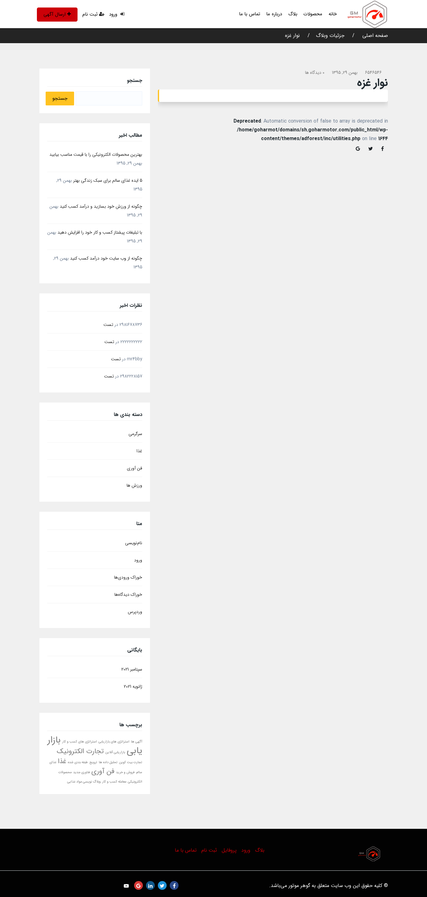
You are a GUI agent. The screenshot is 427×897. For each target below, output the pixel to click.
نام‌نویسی (133, 543)
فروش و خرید (125, 772)
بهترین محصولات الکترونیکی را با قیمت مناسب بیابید (95, 154)
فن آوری (134, 468)
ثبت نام (90, 14)
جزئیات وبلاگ (330, 35)
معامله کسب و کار (114, 781)
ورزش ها (134, 485)
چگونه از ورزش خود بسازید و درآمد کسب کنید (101, 206)
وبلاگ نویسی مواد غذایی (84, 781)
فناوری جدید (81, 772)
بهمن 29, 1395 (345, 72)
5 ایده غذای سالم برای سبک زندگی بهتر (107, 180)
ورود (114, 14)
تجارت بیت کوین (130, 762)
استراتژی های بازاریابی (113, 741)
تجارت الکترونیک (80, 751)
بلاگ (292, 14)
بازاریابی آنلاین (115, 752)
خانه (333, 14)
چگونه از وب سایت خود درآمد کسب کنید (106, 258)
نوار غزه (292, 35)
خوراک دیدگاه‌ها (128, 594)
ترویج (93, 762)
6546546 (373, 72)
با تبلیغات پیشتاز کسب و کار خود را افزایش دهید (100, 232)
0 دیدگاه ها (314, 72)
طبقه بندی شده (78, 762)
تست (108, 324)
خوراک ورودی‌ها (128, 577)
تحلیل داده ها (108, 762)
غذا (139, 451)
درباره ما (274, 14)
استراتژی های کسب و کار (79, 741)
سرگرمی (135, 433)
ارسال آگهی (54, 14)
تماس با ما (249, 14)
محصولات (313, 14)
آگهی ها (136, 741)
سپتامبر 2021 (131, 669)
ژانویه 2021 (133, 686)
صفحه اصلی (374, 35)
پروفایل (229, 850)
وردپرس (135, 611)
